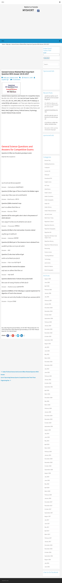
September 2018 (49, 469)
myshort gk (5, 79)
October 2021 (48, 383)
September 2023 (49, 340)
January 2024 (48, 325)
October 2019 (48, 423)
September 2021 (49, 387)
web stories (48, 263)
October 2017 (48, 509)
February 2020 (48, 408)
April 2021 (47, 390)
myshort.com (5, 580)
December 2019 (48, 415)
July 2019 (47, 433)
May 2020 (47, 401)
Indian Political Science (50, 210)
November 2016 (48, 549)
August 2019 (48, 430)
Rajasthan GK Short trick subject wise (51, 236)
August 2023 (48, 343)
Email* (44, 52)
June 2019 (47, 437)
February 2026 (48, 289)
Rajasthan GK (48, 232)
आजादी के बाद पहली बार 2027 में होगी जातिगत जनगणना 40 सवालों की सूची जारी (51, 97)
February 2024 (48, 322)
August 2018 (48, 473)
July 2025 (47, 297)
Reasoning (47, 248)
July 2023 (47, 347)
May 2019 (47, 441)
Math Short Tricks (49, 218)
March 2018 (47, 491)
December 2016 (48, 545)
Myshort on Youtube (31, 7)
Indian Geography (49, 200)
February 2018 (48, 495)
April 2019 (47, 444)
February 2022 (48, 376)
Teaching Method (49, 255)
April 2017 (47, 531)
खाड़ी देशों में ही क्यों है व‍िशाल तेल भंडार (51, 111)
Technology (47, 259)
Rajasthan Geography (50, 229)
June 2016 (47, 567)
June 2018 (47, 480)
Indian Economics (49, 196)
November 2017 (48, 505)
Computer (47, 167)
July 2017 (47, 520)
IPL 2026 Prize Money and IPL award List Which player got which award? (51, 104)
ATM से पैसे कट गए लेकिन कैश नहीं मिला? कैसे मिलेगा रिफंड (51, 123)
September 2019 (49, 426)
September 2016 (49, 556)
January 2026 (48, 293)
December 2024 (48, 307)
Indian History (48, 207)
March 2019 (47, 448)
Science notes (14, 78)
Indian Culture (48, 192)
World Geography (49, 270)
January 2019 (48, 455)
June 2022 (47, 372)
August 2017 (48, 516)
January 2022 (48, 379)
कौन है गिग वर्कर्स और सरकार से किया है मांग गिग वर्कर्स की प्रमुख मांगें (51, 117)
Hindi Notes (48, 189)
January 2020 (48, 412)
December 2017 (48, 502)
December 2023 (48, 329)
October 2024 (48, 315)
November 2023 (48, 333)
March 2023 (47, 358)
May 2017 (47, 527)
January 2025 (48, 304)
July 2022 (47, 369)
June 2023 (47, 351)
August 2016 (48, 559)
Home (3, 44)
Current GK (47, 171)
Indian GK (47, 203)
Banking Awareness (49, 164)
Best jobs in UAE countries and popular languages (51, 128)
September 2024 (49, 318)
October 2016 (48, 552)
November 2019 (48, 419)
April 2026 (47, 286)
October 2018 (48, 466)
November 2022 (48, 365)
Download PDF (48, 178)
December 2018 (48, 459)
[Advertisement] (27, 26)
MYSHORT (29, 10)
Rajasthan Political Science (51, 245)
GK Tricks (47, 185)
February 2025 (48, 300)
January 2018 (48, 498)
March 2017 (47, 534)
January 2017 (48, 541)
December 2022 (48, 361)
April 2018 (47, 487)
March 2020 (47, 405)
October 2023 (48, 336)
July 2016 (47, 563)
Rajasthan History (49, 241)
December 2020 (48, 397)
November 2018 (48, 462)
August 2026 (48, 279)
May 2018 (47, 484)
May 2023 (47, 354)
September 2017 (49, 513)
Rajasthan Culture (49, 221)
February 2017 (48, 538)
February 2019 (48, 451)
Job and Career (48, 214)
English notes (48, 182)
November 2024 (48, 311)
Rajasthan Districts (49, 225)
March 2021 (47, 394)
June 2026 (47, 282)
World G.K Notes (49, 266)
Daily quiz (8, 44)
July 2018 (47, 477)
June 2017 (47, 523)
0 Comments (16, 79)
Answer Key (48, 160)
